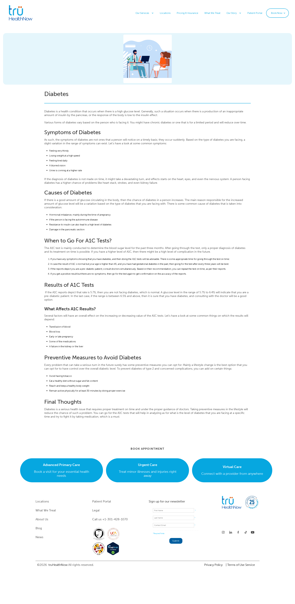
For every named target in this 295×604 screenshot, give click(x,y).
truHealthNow (57, 565)
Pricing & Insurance (187, 13)
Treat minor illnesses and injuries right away (147, 470)
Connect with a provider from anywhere (232, 470)
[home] (25, 13)
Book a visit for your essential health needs (61, 470)
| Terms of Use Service (240, 565)
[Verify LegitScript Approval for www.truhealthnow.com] (113, 548)
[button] (144, 13)
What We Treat (212, 13)
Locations (165, 13)
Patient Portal (254, 13)
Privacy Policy (213, 565)
